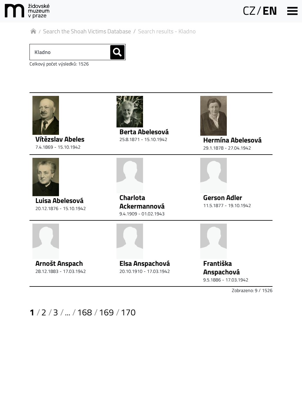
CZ (249, 10)
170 (128, 312)
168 (84, 312)
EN (269, 10)
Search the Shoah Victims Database (87, 31)
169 (106, 312)
